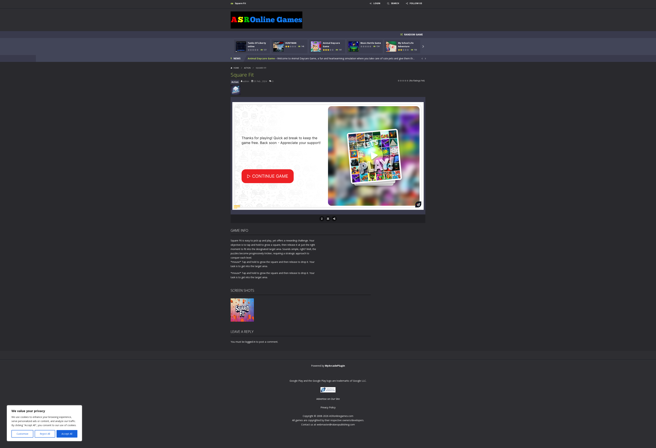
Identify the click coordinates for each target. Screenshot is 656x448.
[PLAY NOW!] (241, 46)
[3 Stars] (403, 81)
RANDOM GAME (413, 34)
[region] (44, 423)
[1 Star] (399, 81)
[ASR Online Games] (266, 19)
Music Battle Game (370, 43)
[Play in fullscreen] (328, 218)
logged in (250, 341)
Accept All (67, 433)
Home (236, 68)
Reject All (45, 433)
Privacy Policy (328, 407)
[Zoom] (242, 309)
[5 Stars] (408, 81)
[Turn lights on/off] (321, 218)
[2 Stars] (401, 81)
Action (247, 68)
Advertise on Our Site (328, 398)
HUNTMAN (290, 43)
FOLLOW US (416, 3)
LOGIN (376, 3)
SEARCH (395, 3)
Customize (22, 433)
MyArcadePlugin (335, 365)
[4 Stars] (405, 81)
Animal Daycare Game (261, 58)
